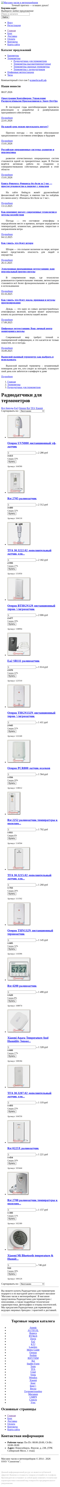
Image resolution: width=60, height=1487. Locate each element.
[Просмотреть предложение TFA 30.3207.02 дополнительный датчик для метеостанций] (18, 1087)
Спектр (33, 1399)
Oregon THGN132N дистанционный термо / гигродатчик (31, 714)
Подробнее (7, 117)
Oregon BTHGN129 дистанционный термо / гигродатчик (31, 607)
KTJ (33, 1344)
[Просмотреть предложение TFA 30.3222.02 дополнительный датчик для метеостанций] (18, 544)
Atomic (33, 1327)
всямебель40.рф (38, 80)
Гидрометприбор (33, 1391)
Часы (10, 75)
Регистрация (14, 25)
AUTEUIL (33, 1330)
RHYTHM (33, 1358)
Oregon (22, 408)
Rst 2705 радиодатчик (22, 498)
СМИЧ (33, 1397)
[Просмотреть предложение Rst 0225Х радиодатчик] (18, 1142)
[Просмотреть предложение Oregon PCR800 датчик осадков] (18, 762)
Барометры (13, 55)
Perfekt (33, 1355)
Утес (33, 1402)
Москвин (33, 1394)
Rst (28, 408)
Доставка (12, 36)
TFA (32, 408)
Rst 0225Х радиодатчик (23, 1148)
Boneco (33, 1333)
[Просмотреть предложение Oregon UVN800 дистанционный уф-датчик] (18, 437)
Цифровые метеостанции (20, 72)
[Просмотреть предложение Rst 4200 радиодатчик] (18, 979)
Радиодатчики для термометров (30, 61)
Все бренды (7, 408)
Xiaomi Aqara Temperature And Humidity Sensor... (27, 1039)
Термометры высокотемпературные (32, 64)
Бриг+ (33, 1386)
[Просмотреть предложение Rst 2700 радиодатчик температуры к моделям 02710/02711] (18, 1194)
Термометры (13, 58)
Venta (33, 1374)
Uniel (33, 1372)
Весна (33, 1388)
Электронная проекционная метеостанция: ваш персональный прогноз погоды (28, 270)
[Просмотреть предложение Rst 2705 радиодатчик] (15, 492)
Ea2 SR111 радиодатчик (23, 660)
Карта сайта (13, 44)
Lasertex (33, 1347)
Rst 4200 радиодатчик (22, 985)
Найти (5, 17)
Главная (11, 30)
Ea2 (16, 408)
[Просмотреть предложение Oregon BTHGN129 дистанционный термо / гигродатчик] (18, 599)
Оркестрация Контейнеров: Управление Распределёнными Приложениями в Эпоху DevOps (29, 99)
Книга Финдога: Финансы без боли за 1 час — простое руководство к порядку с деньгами (26, 185)
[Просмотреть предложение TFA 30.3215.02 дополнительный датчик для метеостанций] (18, 869)
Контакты (12, 41)
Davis (33, 1338)
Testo (33, 1366)
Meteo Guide (33, 1349)
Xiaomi (39, 408)
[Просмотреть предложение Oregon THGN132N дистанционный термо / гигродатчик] (18, 706)
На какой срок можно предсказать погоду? (24, 126)
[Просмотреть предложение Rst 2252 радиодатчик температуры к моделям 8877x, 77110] (13, 814)
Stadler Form (33, 1363)
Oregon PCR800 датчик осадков (28, 768)
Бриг (33, 1383)
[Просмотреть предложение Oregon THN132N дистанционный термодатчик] (18, 924)
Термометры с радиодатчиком (29, 69)
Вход (10, 22)
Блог (9, 33)
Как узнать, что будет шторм (17, 243)
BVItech (33, 1336)
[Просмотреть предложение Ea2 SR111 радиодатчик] (18, 655)
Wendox (33, 1377)
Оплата (11, 39)
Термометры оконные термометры (32, 66)
